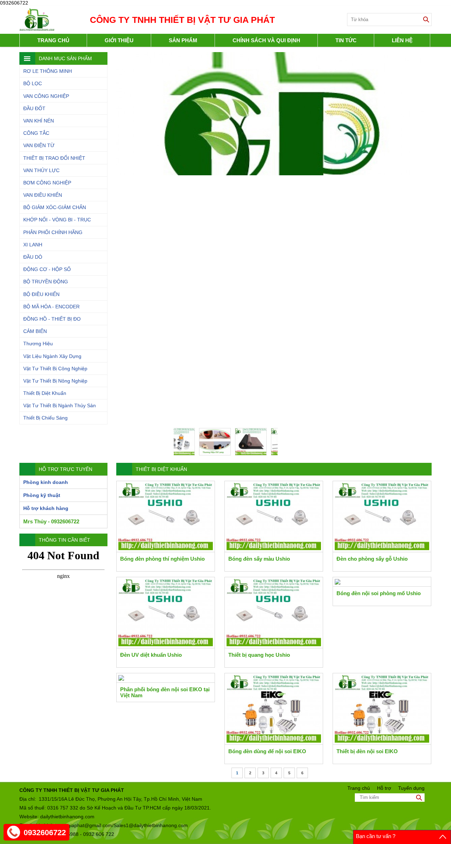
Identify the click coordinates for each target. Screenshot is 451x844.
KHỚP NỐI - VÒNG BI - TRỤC (57, 219)
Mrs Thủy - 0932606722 (51, 521)
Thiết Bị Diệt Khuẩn (44, 393)
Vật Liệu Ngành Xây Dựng (52, 356)
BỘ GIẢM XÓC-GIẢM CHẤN (54, 207)
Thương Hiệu (38, 343)
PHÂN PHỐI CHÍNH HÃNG (52, 232)
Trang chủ (53, 40)
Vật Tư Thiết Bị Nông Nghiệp (55, 381)
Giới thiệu (119, 40)
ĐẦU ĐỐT (34, 108)
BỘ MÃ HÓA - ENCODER (51, 306)
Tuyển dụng (411, 788)
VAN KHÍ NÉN (38, 121)
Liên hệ (402, 40)
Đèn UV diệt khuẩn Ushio (151, 655)
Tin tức (346, 40)
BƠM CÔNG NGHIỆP (47, 182)
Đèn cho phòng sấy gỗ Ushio (372, 559)
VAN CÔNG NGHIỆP (46, 96)
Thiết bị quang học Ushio (259, 655)
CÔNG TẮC (36, 133)
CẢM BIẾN (35, 331)
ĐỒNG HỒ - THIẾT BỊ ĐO (52, 319)
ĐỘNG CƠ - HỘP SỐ (47, 269)
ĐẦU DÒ (32, 257)
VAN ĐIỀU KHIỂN (42, 195)
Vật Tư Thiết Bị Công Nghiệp (55, 368)
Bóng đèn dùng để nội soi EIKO (267, 751)
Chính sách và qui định (266, 40)
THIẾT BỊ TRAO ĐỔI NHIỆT (54, 158)
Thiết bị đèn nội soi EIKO (367, 751)
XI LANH (32, 244)
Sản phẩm (183, 40)
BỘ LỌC (32, 83)
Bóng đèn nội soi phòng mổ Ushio (378, 593)
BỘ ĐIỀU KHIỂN (41, 294)
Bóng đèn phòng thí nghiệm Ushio (162, 559)
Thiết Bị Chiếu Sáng (45, 418)
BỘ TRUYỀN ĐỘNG (45, 281)
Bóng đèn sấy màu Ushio (259, 559)
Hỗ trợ (384, 788)
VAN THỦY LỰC (41, 170)
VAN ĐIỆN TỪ (39, 145)
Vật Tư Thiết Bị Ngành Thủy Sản (59, 405)
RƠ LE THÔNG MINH (47, 71)
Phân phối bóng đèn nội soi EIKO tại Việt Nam (165, 692)
